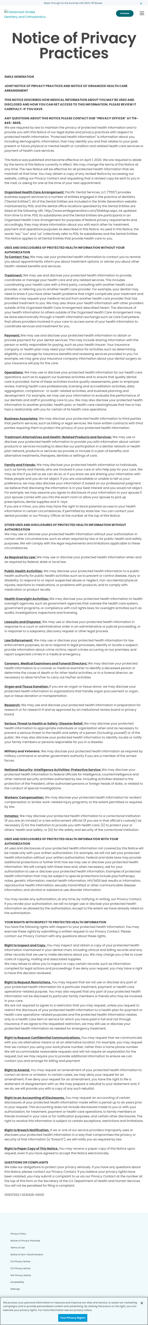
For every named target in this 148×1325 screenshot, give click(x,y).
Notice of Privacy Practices (25, 1240)
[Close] (142, 1303)
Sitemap (15, 1289)
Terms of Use (17, 1247)
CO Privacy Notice (20, 1268)
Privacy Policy (18, 1233)
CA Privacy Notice (20, 1261)
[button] (142, 13)
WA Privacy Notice (20, 1275)
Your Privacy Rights (72, 1318)
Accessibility (17, 1282)
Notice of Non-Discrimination (26, 1254)
